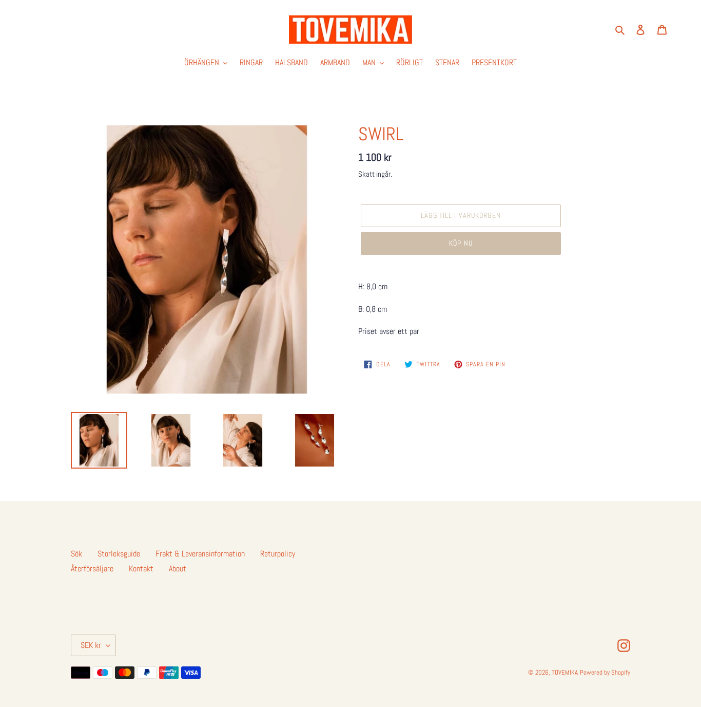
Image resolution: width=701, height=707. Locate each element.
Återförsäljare (92, 568)
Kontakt (141, 568)
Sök (76, 553)
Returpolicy (277, 553)
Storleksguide (119, 553)
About (177, 568)
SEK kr (91, 645)
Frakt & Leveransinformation (200, 553)
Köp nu (461, 243)
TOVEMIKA (565, 672)
